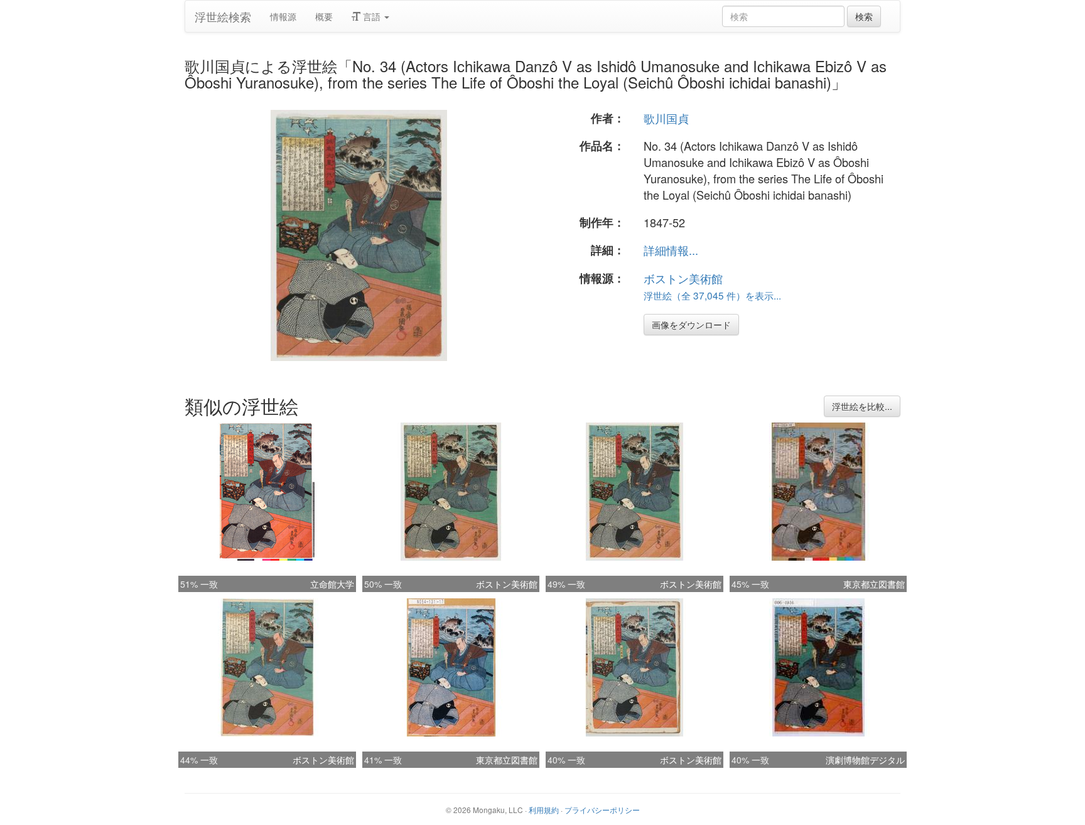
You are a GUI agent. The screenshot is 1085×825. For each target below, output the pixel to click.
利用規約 (544, 809)
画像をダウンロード (691, 324)
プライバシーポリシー (602, 809)
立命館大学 (332, 584)
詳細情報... (671, 250)
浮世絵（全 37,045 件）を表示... (712, 295)
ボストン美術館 (683, 278)
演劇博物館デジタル (865, 759)
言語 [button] (372, 16)
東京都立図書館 (874, 584)
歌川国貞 (666, 118)
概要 (324, 16)
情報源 (283, 16)
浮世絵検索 (223, 16)
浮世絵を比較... (862, 406)
